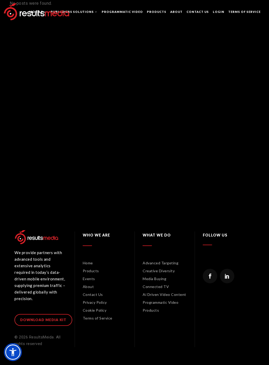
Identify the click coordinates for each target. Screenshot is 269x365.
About (88, 286)
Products (91, 271)
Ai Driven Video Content (164, 294)
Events (89, 278)
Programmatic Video (160, 302)
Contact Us (93, 294)
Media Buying (154, 278)
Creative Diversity (159, 271)
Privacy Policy (95, 302)
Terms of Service (97, 318)
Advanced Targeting (160, 263)
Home (88, 263)
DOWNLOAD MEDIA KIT (43, 320)
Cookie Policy (95, 310)
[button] (12, 352)
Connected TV (156, 286)
